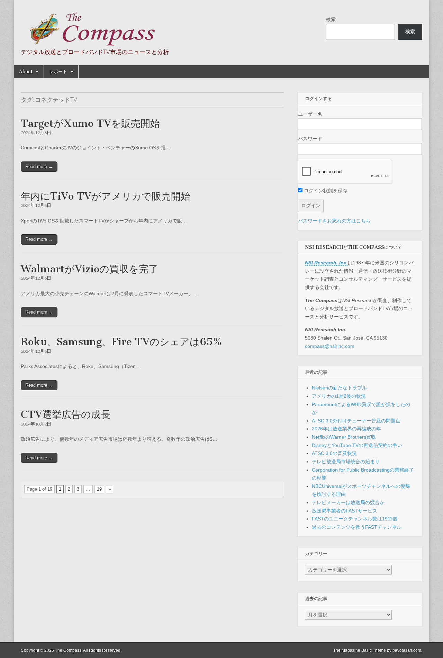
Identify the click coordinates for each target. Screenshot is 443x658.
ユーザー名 (310, 114)
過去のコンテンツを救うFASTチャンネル (356, 527)
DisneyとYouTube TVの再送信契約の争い (357, 445)
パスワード (310, 138)
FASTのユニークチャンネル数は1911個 (354, 518)
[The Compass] (89, 24)
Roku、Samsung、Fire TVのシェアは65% (121, 341)
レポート (58, 71)
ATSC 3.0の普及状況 (334, 453)
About (26, 71)
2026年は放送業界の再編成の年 (346, 428)
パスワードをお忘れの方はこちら (334, 220)
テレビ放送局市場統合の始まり (346, 461)
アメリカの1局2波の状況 (339, 396)
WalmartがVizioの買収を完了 (89, 269)
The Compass (68, 650)
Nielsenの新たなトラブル (339, 388)
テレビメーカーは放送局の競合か (348, 502)
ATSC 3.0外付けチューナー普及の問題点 (356, 420)
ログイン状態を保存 (324, 190)
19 (99, 489)
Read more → (39, 166)
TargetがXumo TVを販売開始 (90, 123)
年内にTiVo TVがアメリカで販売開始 (105, 196)
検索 (331, 19)
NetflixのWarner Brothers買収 (344, 437)
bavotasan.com (406, 650)
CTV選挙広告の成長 (65, 414)
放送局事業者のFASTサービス (344, 511)
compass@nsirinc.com (329, 346)
